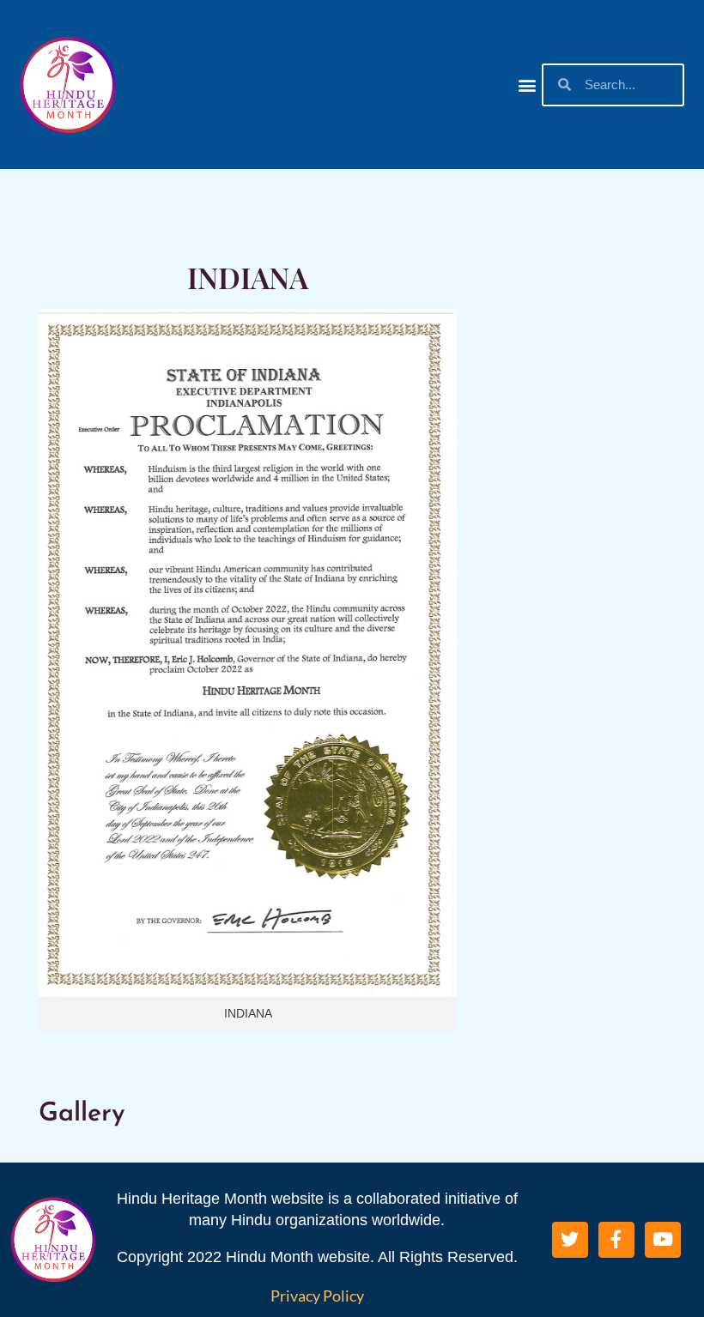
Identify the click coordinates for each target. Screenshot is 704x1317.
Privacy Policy (317, 1295)
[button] (527, 84)
